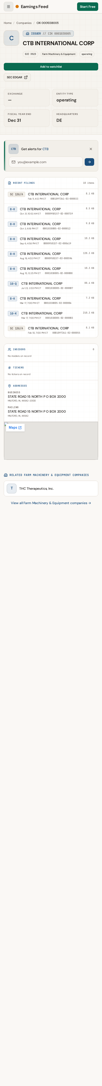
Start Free (87, 6)
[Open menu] (8, 6)
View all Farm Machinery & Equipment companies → (51, 503)
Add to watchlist (51, 67)
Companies (24, 23)
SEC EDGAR (14, 77)
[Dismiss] (91, 149)
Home (7, 23)
